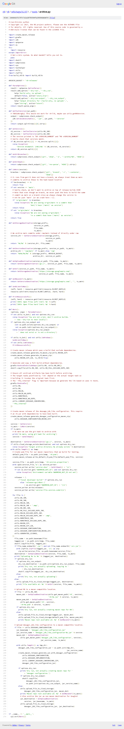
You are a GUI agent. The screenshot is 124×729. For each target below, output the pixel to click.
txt (113, 725)
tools (34, 11)
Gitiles (14, 725)
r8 (4, 11)
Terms (28, 725)
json (120, 725)
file (52, 18)
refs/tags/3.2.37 (19, 11)
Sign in (119, 4)
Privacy (21, 725)
